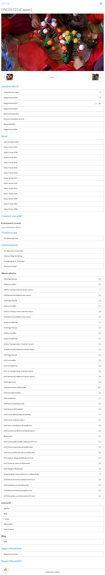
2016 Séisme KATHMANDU (52, 409)
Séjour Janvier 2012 (10, 183)
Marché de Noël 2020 (11, 114)
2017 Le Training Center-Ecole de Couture (52, 371)
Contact (6, 519)
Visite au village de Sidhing (13, 256)
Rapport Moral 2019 (11, 103)
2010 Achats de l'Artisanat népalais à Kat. (52, 490)
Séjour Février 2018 (10, 152)
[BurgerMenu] (101, 4)
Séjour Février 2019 (10, 147)
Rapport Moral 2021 (11, 109)
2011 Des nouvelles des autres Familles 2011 (52, 453)
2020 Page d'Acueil (52, 279)
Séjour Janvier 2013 (10, 178)
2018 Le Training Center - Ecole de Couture (52, 344)
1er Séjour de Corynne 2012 (13, 251)
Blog (5, 514)
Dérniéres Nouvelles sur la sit (14, 119)
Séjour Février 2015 (10, 168)
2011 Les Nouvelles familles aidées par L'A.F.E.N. (52, 442)
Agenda (6, 508)
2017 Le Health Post (52, 366)
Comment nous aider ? (11, 92)
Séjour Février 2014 (10, 173)
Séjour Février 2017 (10, 157)
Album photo (8, 524)
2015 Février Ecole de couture (52, 420)
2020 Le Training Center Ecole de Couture (52, 290)
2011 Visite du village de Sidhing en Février (52, 458)
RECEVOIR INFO (9, 124)
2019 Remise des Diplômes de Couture (52, 317)
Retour (52, 77)
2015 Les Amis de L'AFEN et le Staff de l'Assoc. (52, 431)
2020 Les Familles (52, 284)
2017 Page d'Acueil (52, 355)
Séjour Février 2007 (10, 204)
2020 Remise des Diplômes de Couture (52, 295)
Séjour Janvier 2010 (10, 194)
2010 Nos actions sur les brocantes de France (52, 496)
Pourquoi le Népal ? (10, 266)
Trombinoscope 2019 (11, 238)
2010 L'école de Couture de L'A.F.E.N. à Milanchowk (52, 474)
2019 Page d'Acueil (52, 301)
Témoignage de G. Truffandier (14, 261)
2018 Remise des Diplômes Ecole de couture (52, 349)
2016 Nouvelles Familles (52, 393)
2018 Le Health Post (52, 339)
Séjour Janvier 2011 (10, 188)
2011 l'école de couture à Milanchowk (52, 463)
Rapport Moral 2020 (11, 98)
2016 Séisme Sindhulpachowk (52, 404)
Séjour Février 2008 (10, 209)
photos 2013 (52, 436)
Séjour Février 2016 (10, 162)
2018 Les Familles (52, 333)
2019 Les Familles (52, 306)
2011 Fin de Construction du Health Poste (52, 447)
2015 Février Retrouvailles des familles (52, 415)
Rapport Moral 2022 (11, 129)
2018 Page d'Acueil (52, 328)
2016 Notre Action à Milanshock (52, 387)
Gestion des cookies (52, 572)
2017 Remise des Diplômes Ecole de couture (52, 376)
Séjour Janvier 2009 (10, 199)
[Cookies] (5, 570)
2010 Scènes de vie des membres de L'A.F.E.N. (52, 480)
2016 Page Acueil (52, 382)
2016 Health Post (52, 398)
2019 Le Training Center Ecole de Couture (52, 311)
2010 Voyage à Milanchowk (52, 469)
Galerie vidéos (9, 529)
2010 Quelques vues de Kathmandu (52, 485)
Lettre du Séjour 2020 (11, 142)
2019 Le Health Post (52, 322)
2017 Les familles (52, 360)
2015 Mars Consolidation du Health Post (52, 425)
